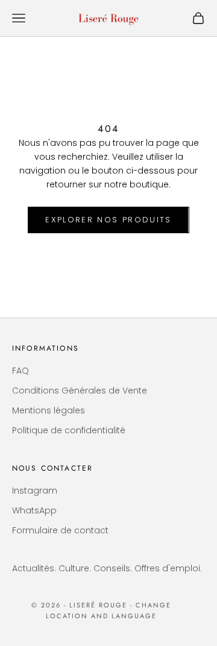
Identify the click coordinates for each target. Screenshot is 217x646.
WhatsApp (34, 510)
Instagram (34, 491)
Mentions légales (48, 410)
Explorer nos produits (108, 219)
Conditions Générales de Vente (79, 390)
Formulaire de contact (60, 530)
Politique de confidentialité (68, 430)
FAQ (20, 371)
